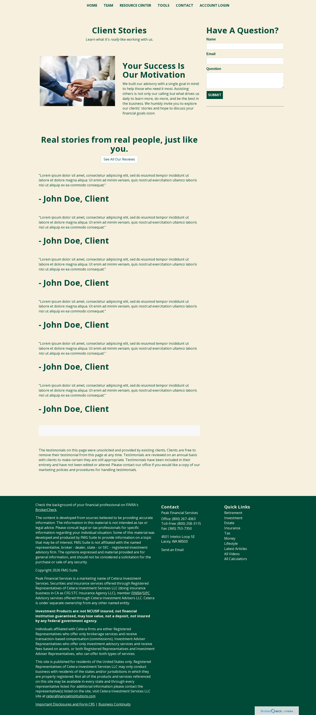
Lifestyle (231, 543)
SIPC (146, 593)
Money (229, 538)
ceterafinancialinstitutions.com (70, 696)
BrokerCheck (46, 509)
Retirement (233, 512)
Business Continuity (114, 704)
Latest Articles (235, 548)
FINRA (136, 593)
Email (210, 54)
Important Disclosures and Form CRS (65, 704)
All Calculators (235, 558)
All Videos (232, 553)
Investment (233, 518)
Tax (227, 533)
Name (211, 39)
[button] (108, 5)
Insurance (232, 528)
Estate (229, 522)
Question (213, 69)
